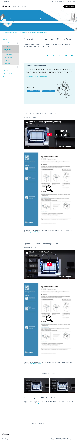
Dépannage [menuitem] (7, 63)
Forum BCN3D (69, 6)
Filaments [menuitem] (5, 70)
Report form (41, 403)
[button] (18, 43)
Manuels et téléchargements (38, 32)
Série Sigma (23, 32)
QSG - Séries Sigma (35, 232)
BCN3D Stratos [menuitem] (7, 73)
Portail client (71, 1)
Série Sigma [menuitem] (6, 46)
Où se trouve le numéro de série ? (36, 76)
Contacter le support (58, 1)
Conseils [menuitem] (6, 60)
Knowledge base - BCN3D (9, 32)
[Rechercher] (73, 22)
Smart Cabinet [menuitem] (7, 67)
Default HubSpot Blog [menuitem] (38, 423)
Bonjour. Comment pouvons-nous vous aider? (21, 19)
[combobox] (37, 22)
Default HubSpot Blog (19, 6)
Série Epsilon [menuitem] (6, 43)
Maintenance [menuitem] (8, 57)
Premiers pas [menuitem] (8, 54)
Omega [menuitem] (5, 39)
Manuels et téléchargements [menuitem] (9, 50)
